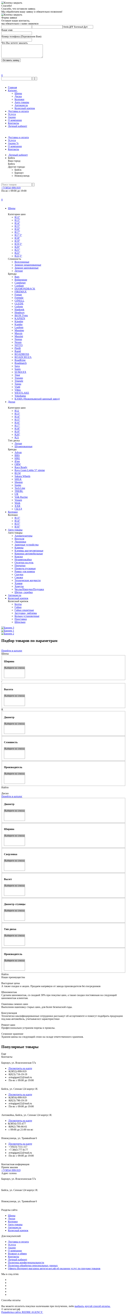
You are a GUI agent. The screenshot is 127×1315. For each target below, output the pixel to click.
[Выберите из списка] (14, 668)
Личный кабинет (17, 126)
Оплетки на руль (24, 562)
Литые (18, 443)
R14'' (17, 223)
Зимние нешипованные (28, 264)
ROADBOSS (22, 354)
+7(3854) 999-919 (11, 187)
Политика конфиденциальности (26, 1262)
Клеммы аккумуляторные (29, 550)
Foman (18, 294)
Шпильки (20, 622)
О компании (15, 120)
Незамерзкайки (23, 559)
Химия (18, 583)
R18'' (17, 238)
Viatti (17, 386)
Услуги (12, 114)
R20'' (17, 247)
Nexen (18, 342)
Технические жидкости (28, 580)
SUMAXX (20, 372)
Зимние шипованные (27, 267)
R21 (17, 437)
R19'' (17, 241)
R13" (17, 517)
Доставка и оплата (18, 111)
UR (16, 494)
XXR (17, 506)
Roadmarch (21, 363)
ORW (18, 464)
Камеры (19, 547)
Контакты (13, 123)
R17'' (17, 232)
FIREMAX (21, 291)
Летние (19, 270)
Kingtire (19, 321)
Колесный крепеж (25, 108)
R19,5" (18, 244)
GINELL (19, 300)
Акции (12, 117)
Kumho (18, 324)
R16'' (17, 229)
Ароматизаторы (23, 535)
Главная (12, 87)
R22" (17, 253)
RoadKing (20, 360)
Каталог (13, 90)
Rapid (18, 351)
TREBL (19, 491)
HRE (17, 458)
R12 (17, 410)
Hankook (19, 309)
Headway (20, 312)
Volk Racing (21, 497)
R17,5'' (18, 235)
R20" (17, 434)
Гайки (18, 607)
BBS (17, 455)
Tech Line (20, 488)
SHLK (18, 479)
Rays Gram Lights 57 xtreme (30, 470)
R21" (17, 250)
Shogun (19, 482)
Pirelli (18, 348)
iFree (17, 461)
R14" (17, 520)
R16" (17, 526)
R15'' (17, 226)
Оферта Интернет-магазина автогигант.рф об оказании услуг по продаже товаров (54, 1268)
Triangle (19, 381)
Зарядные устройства (27, 544)
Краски (19, 556)
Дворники (20, 541)
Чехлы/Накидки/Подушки (29, 589)
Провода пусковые (25, 568)
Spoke (18, 485)
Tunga (18, 383)
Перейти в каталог (11, 650)
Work (17, 503)
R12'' (17, 217)
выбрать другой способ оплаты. (92, 1306)
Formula (19, 297)
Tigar (17, 375)
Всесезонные (22, 261)
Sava (17, 366)
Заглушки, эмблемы (26, 613)
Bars (17, 276)
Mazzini (19, 336)
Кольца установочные (27, 616)
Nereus (18, 339)
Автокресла (21, 105)
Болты (18, 604)
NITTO (19, 345)
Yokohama (20, 395)
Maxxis (18, 333)
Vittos (18, 389)
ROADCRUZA (23, 357)
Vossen (18, 500)
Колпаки (19, 99)
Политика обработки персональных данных (33, 1265)
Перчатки (20, 565)
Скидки (19, 574)
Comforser (20, 282)
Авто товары (22, 102)
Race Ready (21, 467)
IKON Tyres (21, 315)
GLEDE (19, 303)
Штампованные (23, 446)
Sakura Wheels (22, 476)
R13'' (17, 220)
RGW (18, 473)
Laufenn (19, 327)
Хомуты (19, 586)
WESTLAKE (22, 392)
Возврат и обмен (17, 1253)
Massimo (19, 330)
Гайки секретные (24, 610)
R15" (17, 523)
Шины (18, 93)
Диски (18, 96)
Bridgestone (21, 279)
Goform (19, 306)
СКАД (18, 509)
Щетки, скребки (24, 592)
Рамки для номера (25, 571)
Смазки (19, 577)
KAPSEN (20, 318)
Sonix (18, 369)
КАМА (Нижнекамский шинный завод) (37, 398)
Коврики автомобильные (29, 553)
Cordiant (19, 285)
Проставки (21, 619)
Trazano (19, 378)
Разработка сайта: (22, 1312)
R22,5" (18, 256)
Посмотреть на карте (20, 1068)
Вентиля (19, 538)
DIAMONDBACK (25, 288)
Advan (18, 452)
